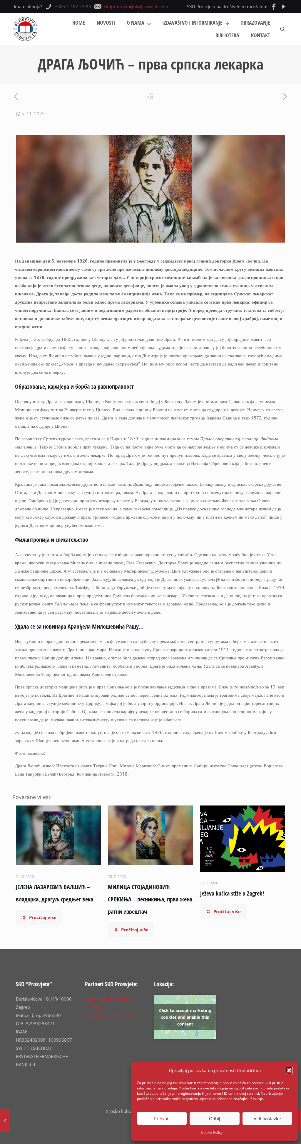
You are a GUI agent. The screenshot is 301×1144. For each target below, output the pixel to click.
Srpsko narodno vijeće (107, 999)
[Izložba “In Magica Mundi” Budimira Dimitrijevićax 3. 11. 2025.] (5, 1120)
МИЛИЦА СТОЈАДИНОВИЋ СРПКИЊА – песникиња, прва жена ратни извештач (150, 899)
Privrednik (95, 1007)
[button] (289, 1070)
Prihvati (162, 1118)
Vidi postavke (267, 1118)
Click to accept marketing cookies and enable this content (185, 1016)
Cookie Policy (212, 1132)
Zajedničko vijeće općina (109, 1015)
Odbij (214, 1118)
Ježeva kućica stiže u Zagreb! (232, 893)
